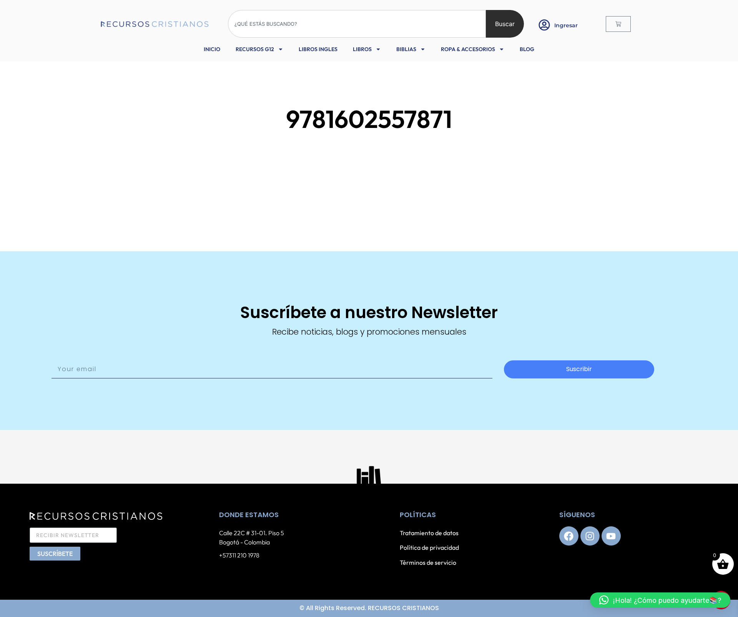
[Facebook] (568, 536)
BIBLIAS (406, 49)
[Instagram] (590, 536)
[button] (660, 600)
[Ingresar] (544, 25)
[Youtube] (611, 536)
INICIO (212, 49)
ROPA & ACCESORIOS (468, 49)
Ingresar (566, 25)
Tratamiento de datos (429, 533)
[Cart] (618, 24)
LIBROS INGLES (318, 49)
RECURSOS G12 (255, 49)
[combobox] (357, 24)
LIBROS (362, 49)
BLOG (527, 49)
